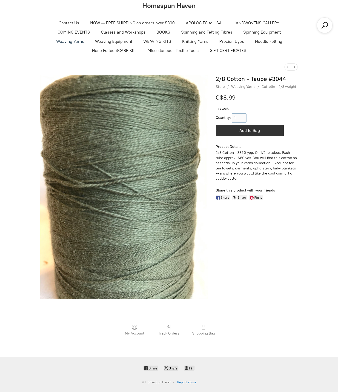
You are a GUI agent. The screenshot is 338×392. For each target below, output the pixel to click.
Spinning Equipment (262, 32)
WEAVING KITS (157, 41)
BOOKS (163, 32)
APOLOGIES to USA (204, 23)
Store (220, 86)
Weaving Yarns (70, 41)
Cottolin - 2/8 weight (278, 86)
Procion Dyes (231, 41)
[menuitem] (288, 67)
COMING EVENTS (73, 32)
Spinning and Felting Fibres (206, 32)
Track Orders (169, 333)
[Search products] (325, 25)
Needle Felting (268, 41)
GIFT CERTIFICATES (228, 50)
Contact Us (69, 23)
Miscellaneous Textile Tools (173, 50)
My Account (134, 333)
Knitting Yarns (195, 41)
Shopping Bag (203, 333)
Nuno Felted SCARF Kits (114, 50)
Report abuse (187, 382)
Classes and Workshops (123, 32)
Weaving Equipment (113, 41)
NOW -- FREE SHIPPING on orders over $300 (132, 23)
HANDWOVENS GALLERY (256, 23)
